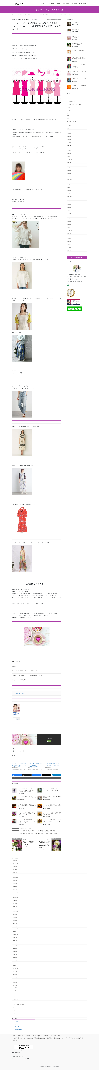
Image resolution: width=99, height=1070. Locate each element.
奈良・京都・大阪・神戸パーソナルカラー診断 (29, 831)
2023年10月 (69, 165)
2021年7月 (69, 210)
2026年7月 (69, 128)
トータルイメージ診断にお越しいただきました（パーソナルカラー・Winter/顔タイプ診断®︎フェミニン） (27, 798)
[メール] (68, 285)
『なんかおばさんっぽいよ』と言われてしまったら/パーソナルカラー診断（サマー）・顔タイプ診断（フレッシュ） (26, 790)
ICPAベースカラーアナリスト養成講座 (66, 1037)
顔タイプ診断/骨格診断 (28, 1038)
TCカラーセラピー (80, 1037)
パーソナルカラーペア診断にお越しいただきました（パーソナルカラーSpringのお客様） (19, 765)
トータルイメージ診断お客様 (19, 680)
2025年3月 (69, 142)
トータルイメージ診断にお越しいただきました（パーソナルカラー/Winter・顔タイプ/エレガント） (52, 821)
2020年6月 (69, 247)
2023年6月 (69, 170)
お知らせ (70, 98)
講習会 (68, 115)
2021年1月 (69, 227)
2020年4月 (69, 253)
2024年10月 (69, 145)
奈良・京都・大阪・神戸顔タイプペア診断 (47, 831)
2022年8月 (69, 184)
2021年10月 (69, 201)
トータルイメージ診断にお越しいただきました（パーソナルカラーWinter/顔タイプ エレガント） (44, 844)
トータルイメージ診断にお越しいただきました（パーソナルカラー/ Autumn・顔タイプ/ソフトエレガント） (52, 805)
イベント (69, 118)
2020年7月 (69, 244)
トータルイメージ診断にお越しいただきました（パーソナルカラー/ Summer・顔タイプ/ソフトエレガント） (27, 813)
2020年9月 (69, 238)
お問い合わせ (49, 1038)
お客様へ (69, 110)
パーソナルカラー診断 (19, 693)
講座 (68, 113)
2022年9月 (69, 182)
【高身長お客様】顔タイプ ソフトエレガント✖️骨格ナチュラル (27, 675)
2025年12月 (69, 131)
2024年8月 (69, 150)
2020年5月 (69, 250)
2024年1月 (69, 156)
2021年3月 (69, 221)
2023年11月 (69, 162)
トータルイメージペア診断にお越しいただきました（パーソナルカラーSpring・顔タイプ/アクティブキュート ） (52, 813)
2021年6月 (69, 213)
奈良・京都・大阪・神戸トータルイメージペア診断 (48, 833)
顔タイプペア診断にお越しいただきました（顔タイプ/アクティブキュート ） (52, 765)
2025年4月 (69, 139)
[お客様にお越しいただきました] (17, 842)
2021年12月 (69, 196)
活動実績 (15, 1040)
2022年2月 (69, 190)
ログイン (17, 1021)
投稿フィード (18, 1024)
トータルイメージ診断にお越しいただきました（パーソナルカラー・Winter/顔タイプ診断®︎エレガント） (27, 805)
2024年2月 (69, 153)
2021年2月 (69, 224)
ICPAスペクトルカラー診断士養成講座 (47, 1037)
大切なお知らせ (16, 666)
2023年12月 (69, 159)
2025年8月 (69, 133)
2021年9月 (69, 204)
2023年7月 (69, 167)
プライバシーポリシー (78, 1038)
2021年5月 (69, 216)
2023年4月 (69, 173)
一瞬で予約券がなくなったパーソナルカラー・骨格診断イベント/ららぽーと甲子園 (79, 58)
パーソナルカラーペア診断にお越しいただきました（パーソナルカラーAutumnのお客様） (35, 765)
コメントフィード (19, 1026)
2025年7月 (69, 136)
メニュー (20, 1038)
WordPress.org (18, 1029)
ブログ (68, 96)
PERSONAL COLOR (71, 121)
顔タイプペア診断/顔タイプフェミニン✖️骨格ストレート (26, 670)
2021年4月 (69, 218)
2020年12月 (69, 230)
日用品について (71, 101)
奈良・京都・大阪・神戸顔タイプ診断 (48, 830)
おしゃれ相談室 (16, 661)
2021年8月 (69, 207)
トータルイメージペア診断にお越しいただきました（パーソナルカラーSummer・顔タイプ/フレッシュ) (26, 821)
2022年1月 (69, 193)
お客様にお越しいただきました (54, 19)
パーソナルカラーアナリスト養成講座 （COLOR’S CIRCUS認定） (46, 1035)
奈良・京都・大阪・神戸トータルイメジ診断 (29, 833)
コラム (68, 107)
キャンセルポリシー (63, 1038)
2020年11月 (69, 233)
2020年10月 (69, 236)
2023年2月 (69, 176)
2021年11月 (69, 199)
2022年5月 (69, 187)
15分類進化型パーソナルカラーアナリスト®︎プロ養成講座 (25, 1037)
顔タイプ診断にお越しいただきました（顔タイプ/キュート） (28, 843)
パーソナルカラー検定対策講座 (23, 1035)
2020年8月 (69, 241)
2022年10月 (69, 179)
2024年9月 (69, 148)
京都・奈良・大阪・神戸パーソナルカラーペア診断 (30, 830)
